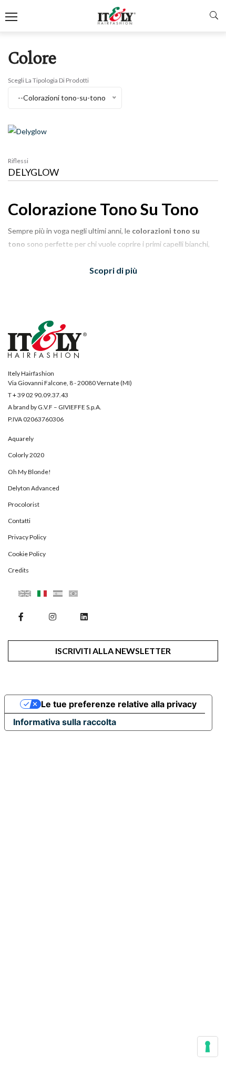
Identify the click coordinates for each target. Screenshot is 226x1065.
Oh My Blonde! (29, 472)
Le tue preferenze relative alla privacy (119, 704)
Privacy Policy (27, 537)
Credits (18, 570)
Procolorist (23, 504)
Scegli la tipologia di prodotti (48, 80)
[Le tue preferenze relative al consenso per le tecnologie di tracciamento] (208, 1047)
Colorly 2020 (26, 455)
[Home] (117, 16)
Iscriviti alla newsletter (113, 651)
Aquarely (21, 439)
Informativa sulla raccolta (64, 722)
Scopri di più (113, 270)
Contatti (19, 521)
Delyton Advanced (33, 488)
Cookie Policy (27, 554)
